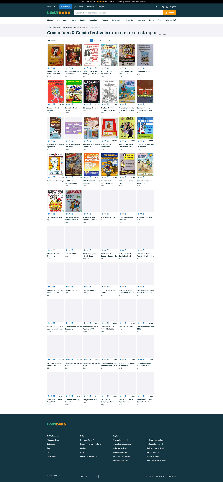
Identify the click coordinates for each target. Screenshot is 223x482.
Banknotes (116, 20)
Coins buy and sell (119, 448)
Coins (74, 20)
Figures (105, 20)
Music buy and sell (153, 452)
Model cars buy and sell (155, 448)
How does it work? (87, 440)
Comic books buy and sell (122, 444)
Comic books (62, 20)
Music (151, 20)
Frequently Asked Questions (90, 444)
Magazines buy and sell (121, 456)
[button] (167, 7)
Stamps (50, 20)
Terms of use (150, 476)
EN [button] (155, 7)
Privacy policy (160, 476)
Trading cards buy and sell (156, 460)
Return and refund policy (89, 456)
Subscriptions (52, 456)
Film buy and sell (152, 456)
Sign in (173, 7)
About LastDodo (53, 440)
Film (159, 20)
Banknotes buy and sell (154, 440)
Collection (78, 7)
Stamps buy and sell (120, 440)
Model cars (141, 20)
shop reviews (125, 2)
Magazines (93, 20)
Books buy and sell (120, 452)
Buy (49, 7)
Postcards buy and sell (154, 444)
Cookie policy (171, 476)
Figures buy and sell (120, 460)
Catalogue (65, 7)
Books (82, 20)
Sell (55, 7)
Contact (83, 448)
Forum (101, 7)
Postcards (129, 20)
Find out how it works (138, 2)
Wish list (90, 7)
